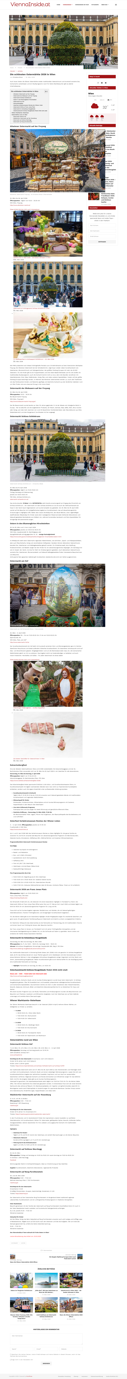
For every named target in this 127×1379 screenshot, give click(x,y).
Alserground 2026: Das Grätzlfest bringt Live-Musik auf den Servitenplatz (108, 149)
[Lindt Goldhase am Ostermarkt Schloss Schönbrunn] (46, 1304)
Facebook (13, 1160)
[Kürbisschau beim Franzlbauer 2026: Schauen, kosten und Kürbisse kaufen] (93, 196)
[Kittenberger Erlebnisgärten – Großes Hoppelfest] (48, 684)
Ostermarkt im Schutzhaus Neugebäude (24, 109)
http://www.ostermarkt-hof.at (19, 642)
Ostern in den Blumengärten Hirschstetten (25, 99)
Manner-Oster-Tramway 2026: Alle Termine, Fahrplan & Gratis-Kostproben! (21, 1316)
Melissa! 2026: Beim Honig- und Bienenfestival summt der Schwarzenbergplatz (108, 165)
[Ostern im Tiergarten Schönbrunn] (21, 1280)
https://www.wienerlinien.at (19, 829)
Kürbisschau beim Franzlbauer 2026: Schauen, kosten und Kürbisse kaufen (108, 198)
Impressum (85, 1376)
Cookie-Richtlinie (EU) (112, 1376)
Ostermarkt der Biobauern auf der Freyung (25, 95)
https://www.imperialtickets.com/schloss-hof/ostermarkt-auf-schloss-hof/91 (39, 1066)
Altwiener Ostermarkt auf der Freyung (24, 94)
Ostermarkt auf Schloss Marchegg (22, 120)
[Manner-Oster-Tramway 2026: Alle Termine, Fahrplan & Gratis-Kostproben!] (21, 1304)
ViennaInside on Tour (82, 4)
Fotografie (95, 4)
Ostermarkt (14, 1243)
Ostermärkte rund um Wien (19, 114)
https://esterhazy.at (21, 1193)
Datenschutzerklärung (97, 1376)
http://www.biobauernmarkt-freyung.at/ (23, 401)
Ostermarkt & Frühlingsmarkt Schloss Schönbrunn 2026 (31, 308)
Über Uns (104, 4)
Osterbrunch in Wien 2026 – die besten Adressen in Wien (31, 257)
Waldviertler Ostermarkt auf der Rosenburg (25, 118)
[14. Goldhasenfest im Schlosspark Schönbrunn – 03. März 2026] (48, 335)
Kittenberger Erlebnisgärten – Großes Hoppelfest (29, 708)
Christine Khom (18, 77)
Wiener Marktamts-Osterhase (20, 112)
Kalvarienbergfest (18, 103)
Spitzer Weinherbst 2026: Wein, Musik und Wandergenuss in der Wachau (108, 134)
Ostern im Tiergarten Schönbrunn (21, 1290)
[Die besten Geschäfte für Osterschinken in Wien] (48, 735)
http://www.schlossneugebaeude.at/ (21, 976)
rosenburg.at (14, 1105)
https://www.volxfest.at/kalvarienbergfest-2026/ (25, 780)
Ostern (23, 1243)
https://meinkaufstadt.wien (18, 898)
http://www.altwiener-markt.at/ (20, 205)
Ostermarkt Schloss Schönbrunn (22, 97)
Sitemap (76, 1376)
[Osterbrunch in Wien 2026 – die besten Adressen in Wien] (48, 234)
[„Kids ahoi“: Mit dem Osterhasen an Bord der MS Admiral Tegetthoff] (46, 1280)
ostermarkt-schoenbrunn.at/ (19, 499)
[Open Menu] (116, 5)
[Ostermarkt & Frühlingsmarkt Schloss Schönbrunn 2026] (48, 284)
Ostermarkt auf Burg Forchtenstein (22, 121)
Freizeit (20, 67)
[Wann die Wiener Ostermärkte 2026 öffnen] (71, 1304)
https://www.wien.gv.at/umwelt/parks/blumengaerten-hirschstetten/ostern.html (35, 536)
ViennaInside (67, 4)
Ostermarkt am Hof (19, 101)
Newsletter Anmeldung (64, 1376)
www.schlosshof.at (16, 1055)
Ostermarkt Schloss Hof (19, 116)
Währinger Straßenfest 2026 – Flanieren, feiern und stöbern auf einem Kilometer (108, 182)
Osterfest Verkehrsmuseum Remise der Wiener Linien (28, 105)
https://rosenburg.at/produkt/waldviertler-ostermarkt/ (32, 1114)
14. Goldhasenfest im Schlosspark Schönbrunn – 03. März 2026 (33, 359)
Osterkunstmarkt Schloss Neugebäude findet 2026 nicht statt (30, 110)
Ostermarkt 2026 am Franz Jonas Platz (24, 107)
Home (58, 4)
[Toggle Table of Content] (45, 91)
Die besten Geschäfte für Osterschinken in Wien (29, 758)
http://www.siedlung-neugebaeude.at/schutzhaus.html (27, 948)
